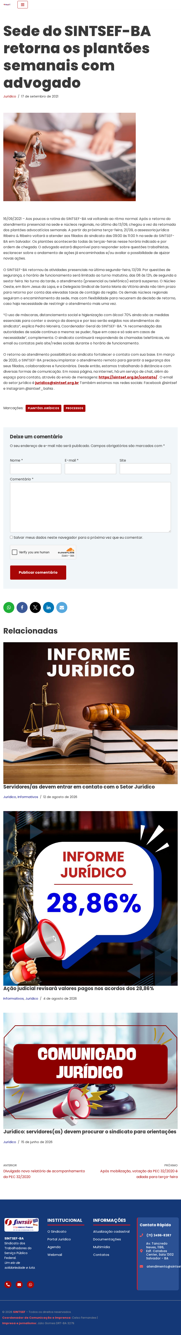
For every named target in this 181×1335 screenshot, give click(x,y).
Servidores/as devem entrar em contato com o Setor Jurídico (79, 786)
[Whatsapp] (30, 1284)
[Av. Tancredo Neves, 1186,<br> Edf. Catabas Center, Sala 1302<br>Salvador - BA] (141, 1251)
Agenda (53, 1247)
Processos (74, 408)
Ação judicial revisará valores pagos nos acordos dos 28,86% (78, 988)
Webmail (54, 1254)
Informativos (28, 797)
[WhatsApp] (8, 607)
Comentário (22, 479)
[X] (35, 607)
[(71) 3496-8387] (141, 1235)
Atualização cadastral (111, 1231)
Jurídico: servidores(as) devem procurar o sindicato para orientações (89, 1131)
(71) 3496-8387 (159, 1235)
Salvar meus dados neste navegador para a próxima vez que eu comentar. (78, 537)
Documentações (107, 1239)
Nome (16, 460)
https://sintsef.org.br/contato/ (128, 377)
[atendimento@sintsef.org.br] (141, 1266)
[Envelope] (19, 1284)
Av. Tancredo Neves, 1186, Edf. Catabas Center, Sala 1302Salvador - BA (160, 1251)
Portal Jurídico (59, 1239)
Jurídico (9, 96)
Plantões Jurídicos (43, 408)
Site (123, 460)
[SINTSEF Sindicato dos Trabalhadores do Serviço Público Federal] (7, 5)
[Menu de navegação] (22, 4)
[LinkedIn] (48, 607)
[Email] (61, 607)
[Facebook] (22, 607)
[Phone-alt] (7, 1284)
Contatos (101, 1254)
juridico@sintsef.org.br (57, 382)
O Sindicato (56, 1231)
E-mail (72, 460)
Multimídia (101, 1247)
